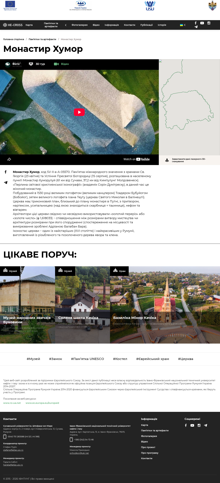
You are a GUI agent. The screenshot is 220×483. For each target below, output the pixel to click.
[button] (189, 105)
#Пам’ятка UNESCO (87, 358)
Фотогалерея (80, 25)
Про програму (149, 452)
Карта (29, 25)
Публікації (146, 25)
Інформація (112, 25)
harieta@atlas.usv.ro (13, 465)
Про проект (148, 447)
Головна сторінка (13, 39)
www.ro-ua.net (12, 403)
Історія (162, 25)
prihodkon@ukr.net (79, 453)
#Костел (120, 358)
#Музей (33, 358)
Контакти (129, 25)
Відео (96, 25)
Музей (13, 271)
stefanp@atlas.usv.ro (13, 450)
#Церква (185, 358)
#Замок (55, 358)
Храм (122, 271)
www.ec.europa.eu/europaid (42, 403)
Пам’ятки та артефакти (51, 25)
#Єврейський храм (152, 358)
